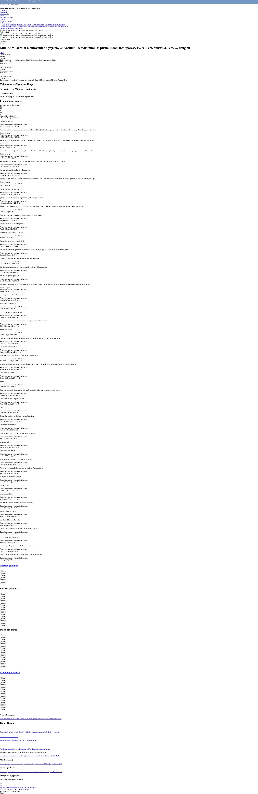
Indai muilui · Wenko (14, 719)
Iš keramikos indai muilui (53, 719)
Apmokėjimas (44, 764)
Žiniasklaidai (36, 772)
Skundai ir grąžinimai (33, 764)
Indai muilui (65, 26)
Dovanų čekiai (27, 772)
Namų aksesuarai (17, 26)
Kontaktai (3, 772)
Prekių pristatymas (21, 764)
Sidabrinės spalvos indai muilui (35, 719)
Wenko (23, 719)
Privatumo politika (11, 787)
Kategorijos (8, 26)
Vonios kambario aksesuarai (32, 26)
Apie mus (9, 772)
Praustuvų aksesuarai (47, 26)
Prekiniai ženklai (17, 772)
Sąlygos (2, 787)
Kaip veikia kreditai (55, 764)
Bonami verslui (57, 772)
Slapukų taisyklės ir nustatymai (26, 787)
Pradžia (2, 26)
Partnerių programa (46, 772)
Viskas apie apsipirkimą (7, 764)
